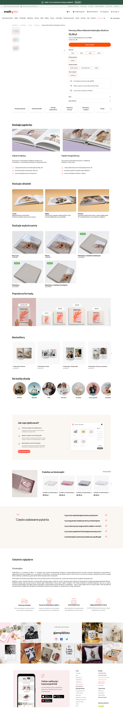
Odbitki (16, 18)
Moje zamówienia (102, 697)
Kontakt (116, 6)
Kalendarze (30, 18)
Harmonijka (59, 18)
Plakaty (47, 18)
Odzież (77, 18)
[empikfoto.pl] (13, 12)
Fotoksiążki (22, 18)
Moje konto (101, 690)
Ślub (88, 18)
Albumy (37, 18)
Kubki (41, 18)
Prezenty (83, 18)
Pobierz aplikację (73, 6)
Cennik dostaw (79, 693)
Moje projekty (101, 695)
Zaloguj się (105, 11)
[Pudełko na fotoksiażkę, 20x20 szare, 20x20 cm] (84, 483)
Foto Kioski (100, 685)
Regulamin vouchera (81, 697)
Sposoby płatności (80, 690)
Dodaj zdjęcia (116, 18)
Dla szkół (83, 6)
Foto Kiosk (109, 6)
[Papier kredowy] (36, 140)
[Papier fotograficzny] (87, 140)
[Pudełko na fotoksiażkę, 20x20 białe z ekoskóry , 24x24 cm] (51, 483)
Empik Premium (99, 6)
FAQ (77, 706)
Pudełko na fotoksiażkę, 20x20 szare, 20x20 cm (90, 492)
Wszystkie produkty (7, 18)
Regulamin (78, 695)
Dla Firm (90, 6)
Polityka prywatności (81, 699)
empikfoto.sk (79, 679)
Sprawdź (77, 2)
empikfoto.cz (79, 677)
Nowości (93, 18)
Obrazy (52, 18)
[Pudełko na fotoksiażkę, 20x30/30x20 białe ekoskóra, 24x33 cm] (101, 483)
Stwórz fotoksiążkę (24, 451)
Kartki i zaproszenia (69, 18)
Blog (77, 675)
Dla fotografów (79, 686)
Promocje (100, 18)
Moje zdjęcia (101, 693)
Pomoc (77, 703)
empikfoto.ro (79, 681)
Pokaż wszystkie (107, 471)
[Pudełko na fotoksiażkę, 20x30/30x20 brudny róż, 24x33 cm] (67, 483)
